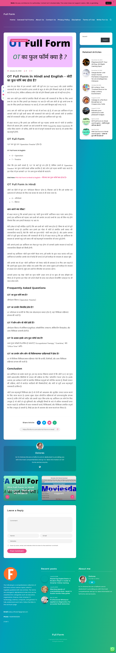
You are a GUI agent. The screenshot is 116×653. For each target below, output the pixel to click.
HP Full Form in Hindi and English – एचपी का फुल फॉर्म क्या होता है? (100, 123)
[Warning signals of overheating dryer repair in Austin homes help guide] (44, 589)
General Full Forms (25, 20)
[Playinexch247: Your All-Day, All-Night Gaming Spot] (86, 62)
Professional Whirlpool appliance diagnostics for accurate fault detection (60, 602)
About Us (40, 20)
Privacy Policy (64, 20)
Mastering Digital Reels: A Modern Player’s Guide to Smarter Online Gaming (60, 581)
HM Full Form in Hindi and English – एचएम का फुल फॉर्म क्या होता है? (100, 134)
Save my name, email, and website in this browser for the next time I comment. (34, 545)
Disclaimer (76, 20)
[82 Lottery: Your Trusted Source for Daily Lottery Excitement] (86, 87)
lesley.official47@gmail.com (18, 612)
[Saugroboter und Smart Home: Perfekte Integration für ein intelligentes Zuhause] (86, 72)
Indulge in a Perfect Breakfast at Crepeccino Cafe (99, 102)
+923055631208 (14, 617)
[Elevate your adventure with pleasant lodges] (86, 110)
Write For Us (102, 20)
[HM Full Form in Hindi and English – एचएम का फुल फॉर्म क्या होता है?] (86, 131)
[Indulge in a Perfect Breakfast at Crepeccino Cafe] (86, 100)
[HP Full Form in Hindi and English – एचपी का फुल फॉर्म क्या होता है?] (86, 121)
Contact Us (51, 20)
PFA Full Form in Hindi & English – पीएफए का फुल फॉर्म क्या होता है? (41, 177)
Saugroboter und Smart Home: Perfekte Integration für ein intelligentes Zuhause (100, 77)
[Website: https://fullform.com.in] (40, 467)
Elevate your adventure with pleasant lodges (98, 113)
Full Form (9, 14)
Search (84, 36)
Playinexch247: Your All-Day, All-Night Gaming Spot (99, 64)
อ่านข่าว (6, 622)
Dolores (39, 453)
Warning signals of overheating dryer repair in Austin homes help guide (61, 591)
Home (12, 20)
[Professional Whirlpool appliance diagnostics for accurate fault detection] (44, 599)
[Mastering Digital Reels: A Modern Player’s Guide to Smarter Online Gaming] (44, 578)
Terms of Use (89, 20)
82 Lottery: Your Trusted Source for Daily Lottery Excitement (99, 90)
